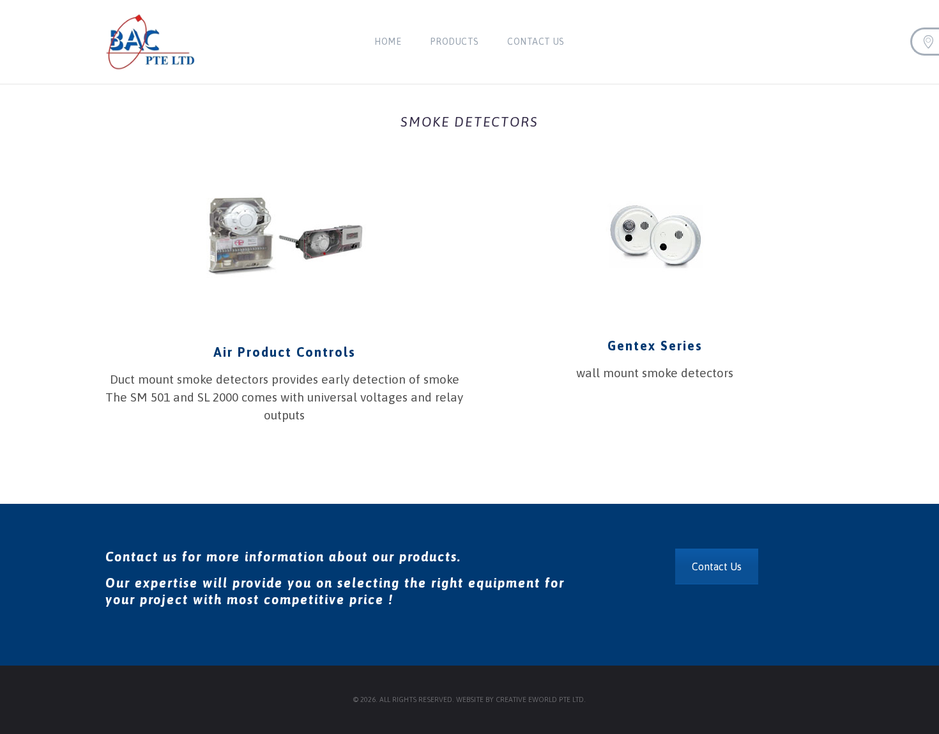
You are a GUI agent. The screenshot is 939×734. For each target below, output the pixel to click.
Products (454, 41)
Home (387, 41)
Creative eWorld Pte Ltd (540, 699)
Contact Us (536, 41)
